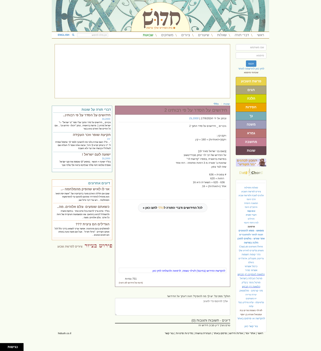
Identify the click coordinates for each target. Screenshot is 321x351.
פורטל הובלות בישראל (251, 278)
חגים (251, 90)
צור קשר (169, 333)
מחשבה (251, 142)
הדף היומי (251, 199)
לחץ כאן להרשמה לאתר (251, 68)
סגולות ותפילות (251, 187)
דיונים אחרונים (99, 183)
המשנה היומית (251, 203)
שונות (251, 150)
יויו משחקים (251, 298)
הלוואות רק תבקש (251, 286)
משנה (251, 124)
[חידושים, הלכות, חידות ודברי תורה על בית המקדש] (251, 162)
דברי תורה (242, 35)
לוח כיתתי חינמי (251, 222)
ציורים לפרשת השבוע (251, 191)
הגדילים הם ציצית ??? (92, 224)
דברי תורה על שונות (96, 109)
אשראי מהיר (251, 270)
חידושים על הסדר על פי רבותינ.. (87, 115)
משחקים (167, 35)
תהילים (251, 218)
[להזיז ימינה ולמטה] (5, 348)
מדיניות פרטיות (184, 333)
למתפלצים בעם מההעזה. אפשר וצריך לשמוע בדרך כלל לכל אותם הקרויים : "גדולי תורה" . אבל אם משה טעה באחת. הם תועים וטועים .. (82, 231)
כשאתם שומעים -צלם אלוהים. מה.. (83, 207)
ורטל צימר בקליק (251, 282)
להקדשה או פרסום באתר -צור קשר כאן (251, 322)
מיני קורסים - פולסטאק (251, 290)
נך (251, 116)
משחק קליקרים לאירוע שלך (251, 250)
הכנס (251, 63)
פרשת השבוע (251, 81)
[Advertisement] (142, 71)
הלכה (251, 98)
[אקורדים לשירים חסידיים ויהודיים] (251, 171)
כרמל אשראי (251, 266)
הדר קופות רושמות (251, 254)
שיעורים (203, 35)
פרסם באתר (220, 333)
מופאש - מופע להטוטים (251, 230)
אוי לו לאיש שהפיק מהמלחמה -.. (85, 189)
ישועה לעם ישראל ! (96, 154)
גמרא (251, 133)
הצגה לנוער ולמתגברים (251, 234)
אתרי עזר (250, 333)
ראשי (260, 35)
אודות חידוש (236, 333)
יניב (108, 139)
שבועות (148, 35)
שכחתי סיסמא (251, 72)
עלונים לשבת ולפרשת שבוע (251, 195)
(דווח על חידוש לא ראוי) (131, 282)
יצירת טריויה (251, 294)
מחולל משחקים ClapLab (251, 246)
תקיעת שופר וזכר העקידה (92, 135)
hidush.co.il (64, 333)
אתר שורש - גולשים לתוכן (251, 238)
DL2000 (194, 118)
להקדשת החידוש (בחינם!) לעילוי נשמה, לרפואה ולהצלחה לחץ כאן (189, 270)
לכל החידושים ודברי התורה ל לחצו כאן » (172, 207)
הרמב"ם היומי (251, 207)
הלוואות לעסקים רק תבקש (251, 274)
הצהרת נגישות (203, 333)
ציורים (185, 35)
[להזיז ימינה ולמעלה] (5, 346)
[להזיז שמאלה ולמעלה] (3, 346)
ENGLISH (63, 34)
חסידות (251, 107)
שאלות (222, 35)
